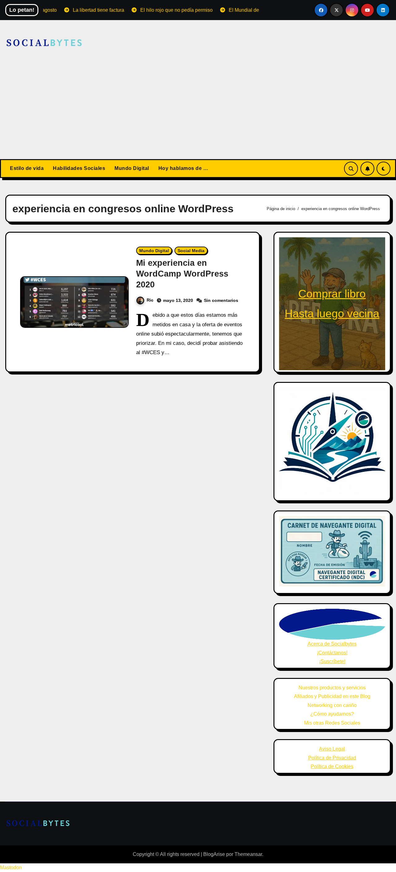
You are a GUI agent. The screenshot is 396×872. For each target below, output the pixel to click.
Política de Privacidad (332, 757)
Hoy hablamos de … (183, 168)
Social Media (191, 250)
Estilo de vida (27, 168)
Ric (150, 300)
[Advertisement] (198, 113)
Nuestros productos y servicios (332, 687)
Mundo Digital (131, 168)
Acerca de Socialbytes (332, 643)
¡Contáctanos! (332, 652)
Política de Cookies (332, 766)
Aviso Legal (332, 748)
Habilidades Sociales (79, 168)
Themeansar (248, 854)
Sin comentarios (221, 300)
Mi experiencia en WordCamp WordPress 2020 (182, 273)
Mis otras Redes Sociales (332, 723)
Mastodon (11, 867)
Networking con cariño (332, 705)
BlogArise (214, 854)
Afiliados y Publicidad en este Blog (332, 696)
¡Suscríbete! (332, 661)
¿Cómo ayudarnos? (332, 714)
